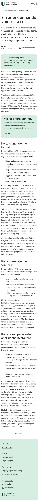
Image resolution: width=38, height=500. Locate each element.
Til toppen (18, 433)
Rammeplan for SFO (12, 65)
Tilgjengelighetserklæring (12, 471)
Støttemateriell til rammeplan (15, 10)
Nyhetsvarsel (7, 457)
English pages (7, 461)
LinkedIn (8, 484)
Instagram (9, 488)
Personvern (6, 467)
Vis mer (11, 133)
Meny (33, 4)
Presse (4, 453)
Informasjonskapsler (10, 474)
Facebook (9, 480)
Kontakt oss (7, 447)
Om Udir (5, 444)
